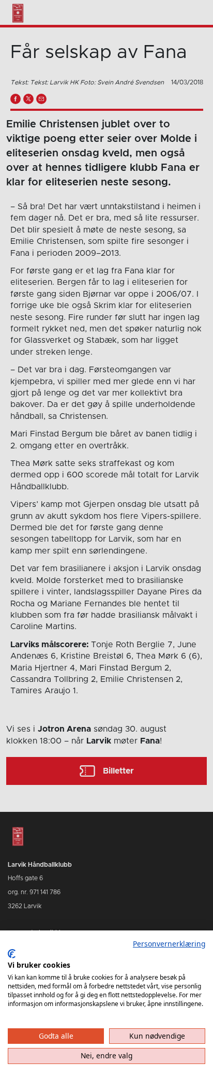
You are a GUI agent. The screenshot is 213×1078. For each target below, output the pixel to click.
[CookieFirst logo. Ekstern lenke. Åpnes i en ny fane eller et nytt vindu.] (12, 953)
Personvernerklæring (169, 944)
